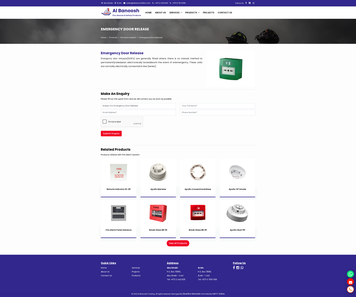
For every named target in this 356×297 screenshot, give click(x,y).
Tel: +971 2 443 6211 (176, 279)
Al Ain (119, 3)
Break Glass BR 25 (198, 230)
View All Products (178, 243)
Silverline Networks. (192, 293)
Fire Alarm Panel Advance (119, 230)
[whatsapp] (253, 3)
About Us (160, 12)
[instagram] (249, 3)
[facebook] (246, 3)
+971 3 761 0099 (179, 3)
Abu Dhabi (108, 3)
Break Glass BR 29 (158, 230)
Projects (208, 12)
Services (136, 267)
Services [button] (174, 12)
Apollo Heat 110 (237, 230)
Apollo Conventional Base (198, 189)
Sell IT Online (218, 293)
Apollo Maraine (158, 189)
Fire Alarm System (128, 37)
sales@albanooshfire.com (138, 3)
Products (113, 37)
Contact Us (225, 12)
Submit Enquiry (111, 133)
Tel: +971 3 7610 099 (207, 279)
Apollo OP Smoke (237, 189)
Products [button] (191, 12)
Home (148, 12)
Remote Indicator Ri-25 (119, 189)
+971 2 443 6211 (161, 3)
